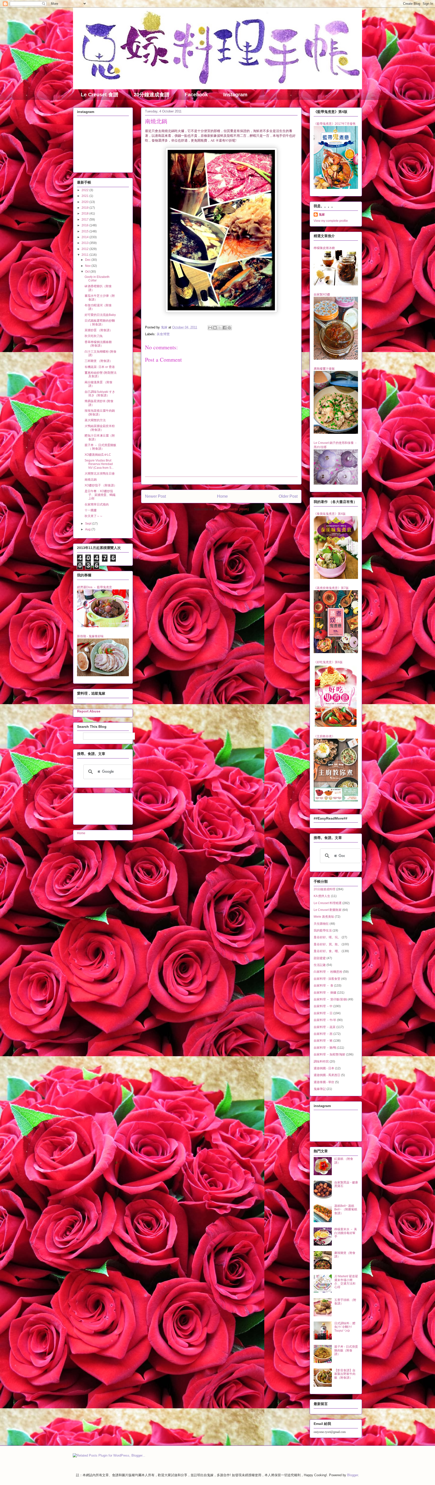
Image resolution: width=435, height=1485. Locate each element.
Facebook (196, 94)
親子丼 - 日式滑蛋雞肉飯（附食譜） (346, 1350)
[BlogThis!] (215, 327)
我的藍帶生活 (323, 930)
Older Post (288, 496)
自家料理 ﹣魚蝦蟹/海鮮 (329, 1054)
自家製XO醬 (322, 294)
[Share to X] (219, 327)
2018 (85, 213)
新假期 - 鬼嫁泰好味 (90, 636)
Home (222, 496)
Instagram (235, 94)
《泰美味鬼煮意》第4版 (330, 514)
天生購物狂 (321, 923)
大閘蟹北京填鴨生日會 (100, 473)
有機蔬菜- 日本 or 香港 (100, 367)
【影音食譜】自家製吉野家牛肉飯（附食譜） (344, 1374)
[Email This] (210, 327)
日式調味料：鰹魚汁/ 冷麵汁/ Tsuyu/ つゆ (344, 1327)
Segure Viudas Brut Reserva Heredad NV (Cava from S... (99, 464)
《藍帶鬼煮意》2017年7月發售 (335, 123)
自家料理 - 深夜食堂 (327, 979)
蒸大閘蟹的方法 (95, 420)
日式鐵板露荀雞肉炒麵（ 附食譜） (100, 322)
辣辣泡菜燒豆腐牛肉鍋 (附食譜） (100, 412)
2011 (85, 255)
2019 (85, 207)
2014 (85, 237)
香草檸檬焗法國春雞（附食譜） (98, 343)
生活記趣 (320, 965)
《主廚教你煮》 (324, 736)
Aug (88, 529)
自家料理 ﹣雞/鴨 (325, 1047)
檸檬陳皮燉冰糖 (324, 248)
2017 (85, 219)
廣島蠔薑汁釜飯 (324, 368)
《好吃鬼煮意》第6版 (328, 662)
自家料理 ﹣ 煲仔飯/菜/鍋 (330, 999)
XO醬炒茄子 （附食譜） (101, 485)
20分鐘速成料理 (324, 889)
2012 (85, 249)
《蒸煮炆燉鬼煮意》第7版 (331, 588)
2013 (85, 243)
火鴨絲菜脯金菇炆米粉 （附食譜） (100, 427)
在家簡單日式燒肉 (97, 504)
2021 (85, 196)
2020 (85, 202)
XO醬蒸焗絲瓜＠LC (98, 454)
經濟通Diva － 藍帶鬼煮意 (94, 587)
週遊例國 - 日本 (324, 1068)
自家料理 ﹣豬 (323, 1040)
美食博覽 (163, 334)
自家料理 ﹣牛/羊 (325, 1020)
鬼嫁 (322, 214)
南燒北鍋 (91, 479)
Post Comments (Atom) (231, 509)
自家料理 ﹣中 (323, 1006)
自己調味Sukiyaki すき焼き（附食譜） (100, 393)
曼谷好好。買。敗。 (327, 944)
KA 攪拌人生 (322, 896)
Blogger (352, 1475)
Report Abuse (88, 711)
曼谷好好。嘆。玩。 (327, 937)
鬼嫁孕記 (320, 1089)
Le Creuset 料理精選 (328, 903)
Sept (88, 523)
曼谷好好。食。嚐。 (327, 951)
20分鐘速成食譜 (151, 94)
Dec (88, 260)
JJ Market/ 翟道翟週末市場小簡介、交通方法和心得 (346, 1282)
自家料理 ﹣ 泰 (323, 985)
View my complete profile (331, 221)
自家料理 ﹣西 (323, 1034)
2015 (85, 231)
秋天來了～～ (94, 516)
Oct (87, 271)
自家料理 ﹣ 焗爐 (325, 992)
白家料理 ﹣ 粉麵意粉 (328, 971)
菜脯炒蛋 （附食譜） (99, 330)
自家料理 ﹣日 (323, 1013)
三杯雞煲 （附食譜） (99, 361)
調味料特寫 (321, 1061)
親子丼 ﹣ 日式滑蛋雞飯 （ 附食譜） (100, 446)
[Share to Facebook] (224, 327)
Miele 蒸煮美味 (324, 916)
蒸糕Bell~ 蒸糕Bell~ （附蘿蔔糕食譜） (345, 1209)
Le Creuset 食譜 (99, 94)
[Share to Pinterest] (229, 327)
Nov (88, 266)
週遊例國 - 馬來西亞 (327, 1075)
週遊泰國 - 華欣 (324, 1082)
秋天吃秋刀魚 (94, 336)
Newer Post (155, 496)
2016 (85, 225)
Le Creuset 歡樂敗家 (328, 910)
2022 (85, 190)
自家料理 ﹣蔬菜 (325, 1027)
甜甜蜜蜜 (320, 958)
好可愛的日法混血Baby (100, 315)
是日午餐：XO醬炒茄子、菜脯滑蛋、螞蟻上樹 (100, 494)
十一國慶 (91, 510)
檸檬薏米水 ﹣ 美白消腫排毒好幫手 (345, 1232)
